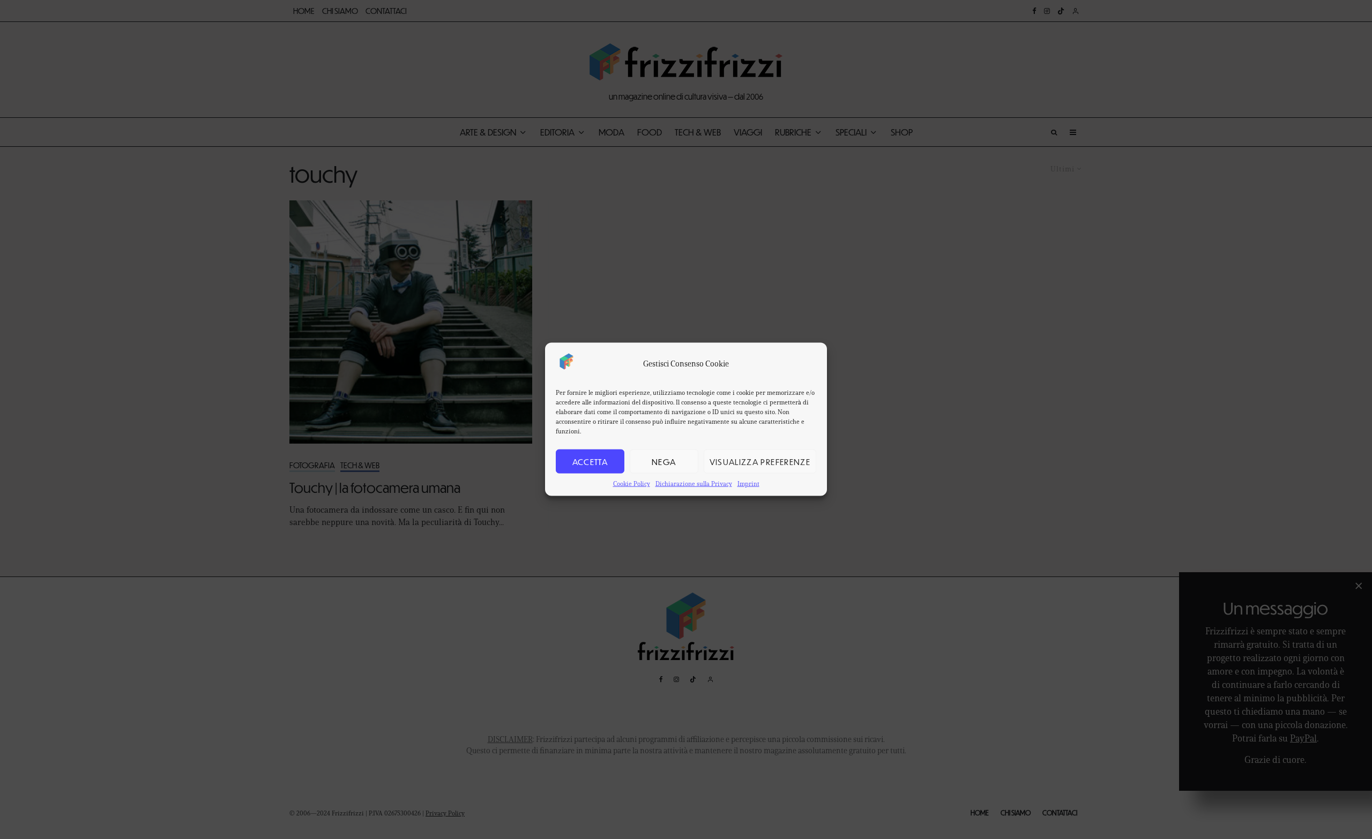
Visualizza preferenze (760, 461)
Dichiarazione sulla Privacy (693, 484)
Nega (664, 461)
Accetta (590, 461)
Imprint (748, 484)
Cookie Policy (631, 484)
